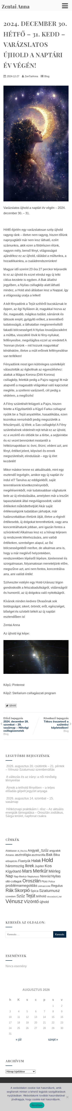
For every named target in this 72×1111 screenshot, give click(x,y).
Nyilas (56, 876)
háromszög (15, 866)
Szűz (21, 896)
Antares (10, 855)
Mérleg (54, 871)
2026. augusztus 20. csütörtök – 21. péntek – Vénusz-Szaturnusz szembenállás (35, 767)
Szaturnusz (49, 890)
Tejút (30, 895)
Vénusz (14, 901)
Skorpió (22, 890)
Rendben (37, 1105)
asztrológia (23, 855)
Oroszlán (31, 880)
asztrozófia (38, 854)
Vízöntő (31, 901)
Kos (48, 866)
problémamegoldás (21, 886)
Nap (9, 876)
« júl (19, 1039)
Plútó (44, 881)
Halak (36, 861)
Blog (46, 76)
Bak (49, 855)
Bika (56, 855)
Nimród (45, 876)
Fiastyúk (24, 861)
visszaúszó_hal (54, 896)
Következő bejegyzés (56, 723)
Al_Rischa (22, 851)
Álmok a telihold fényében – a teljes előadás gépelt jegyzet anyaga (30, 789)
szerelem (11, 896)
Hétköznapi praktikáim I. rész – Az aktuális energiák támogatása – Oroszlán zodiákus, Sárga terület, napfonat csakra (35, 812)
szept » (53, 1039)
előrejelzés (11, 861)
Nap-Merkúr (20, 876)
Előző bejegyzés (16, 724)
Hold (47, 860)
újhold (12, 705)
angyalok (55, 850)
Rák (10, 890)
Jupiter (39, 866)
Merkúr (40, 871)
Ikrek (29, 865)
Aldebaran (11, 851)
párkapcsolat (44, 886)
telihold (41, 896)
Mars (27, 871)
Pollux (51, 881)
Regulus (57, 886)
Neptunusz (33, 876)
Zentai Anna (16, 6)
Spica (34, 891)
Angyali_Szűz (38, 850)
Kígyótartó (13, 871)
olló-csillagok (14, 881)
